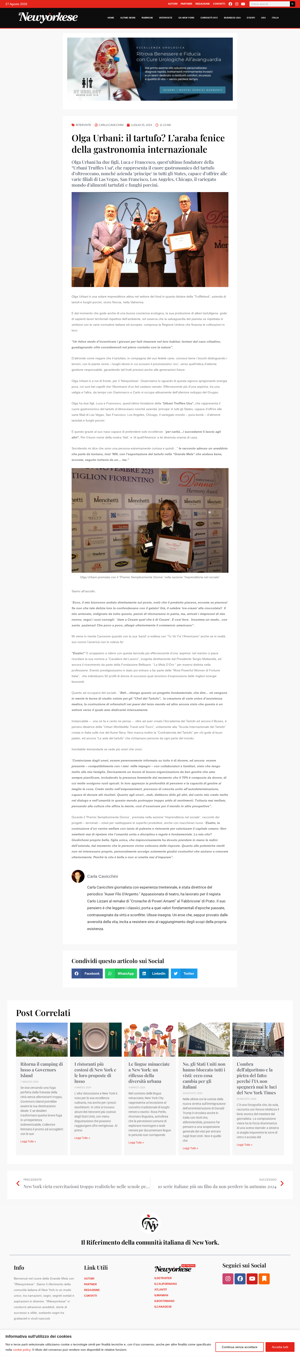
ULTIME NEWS (128, 17)
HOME (111, 17)
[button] (87, 973)
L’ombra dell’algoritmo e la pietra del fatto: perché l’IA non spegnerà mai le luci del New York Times (257, 1078)
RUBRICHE (147, 17)
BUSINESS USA (232, 17)
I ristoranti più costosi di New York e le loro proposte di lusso (95, 1072)
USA (263, 17)
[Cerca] (292, 4)
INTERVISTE (165, 17)
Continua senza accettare (239, 1347)
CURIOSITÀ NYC (209, 17)
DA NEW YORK (186, 17)
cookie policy (22, 1349)
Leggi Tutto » (28, 1141)
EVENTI (251, 17)
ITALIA (275, 17)
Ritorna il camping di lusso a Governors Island (41, 1069)
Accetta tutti (280, 1347)
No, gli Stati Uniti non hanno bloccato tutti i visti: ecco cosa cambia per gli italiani (204, 1075)
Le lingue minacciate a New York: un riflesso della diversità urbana (149, 1072)
